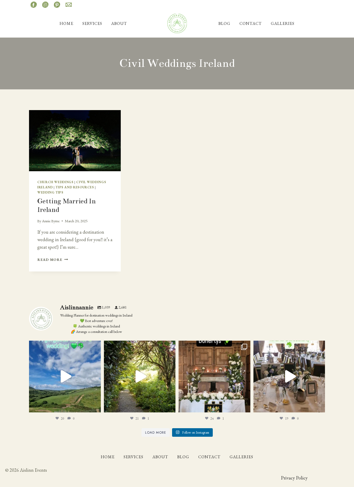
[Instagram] (45, 4)
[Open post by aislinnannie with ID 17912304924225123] (65, 376)
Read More (52, 259)
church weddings (55, 182)
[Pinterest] (57, 4)
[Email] (68, 4)
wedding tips (50, 192)
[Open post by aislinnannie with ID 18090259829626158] (289, 376)
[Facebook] (33, 4)
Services (92, 23)
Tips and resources (74, 187)
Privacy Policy (294, 478)
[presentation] (75, 140)
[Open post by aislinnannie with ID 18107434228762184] (140, 376)
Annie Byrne (51, 220)
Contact (250, 23)
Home (66, 23)
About (119, 23)
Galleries (282, 23)
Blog (224, 23)
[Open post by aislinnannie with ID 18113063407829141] (214, 376)
